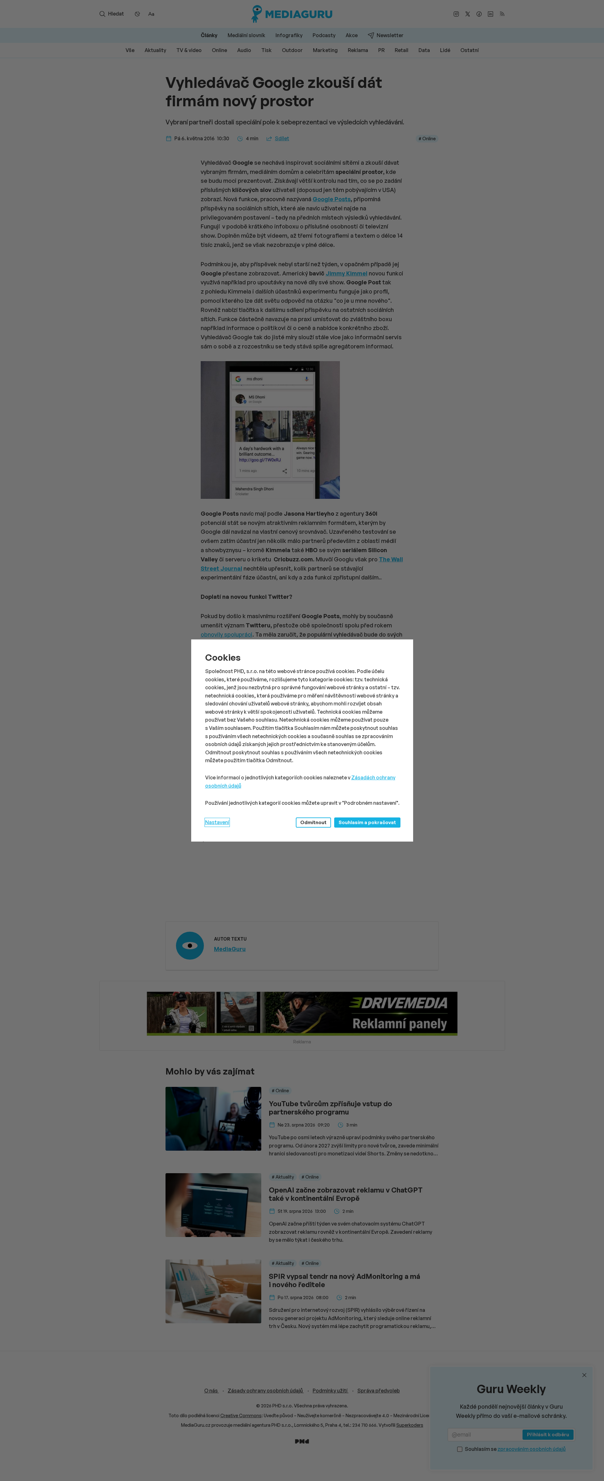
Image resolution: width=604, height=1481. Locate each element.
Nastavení (217, 822)
